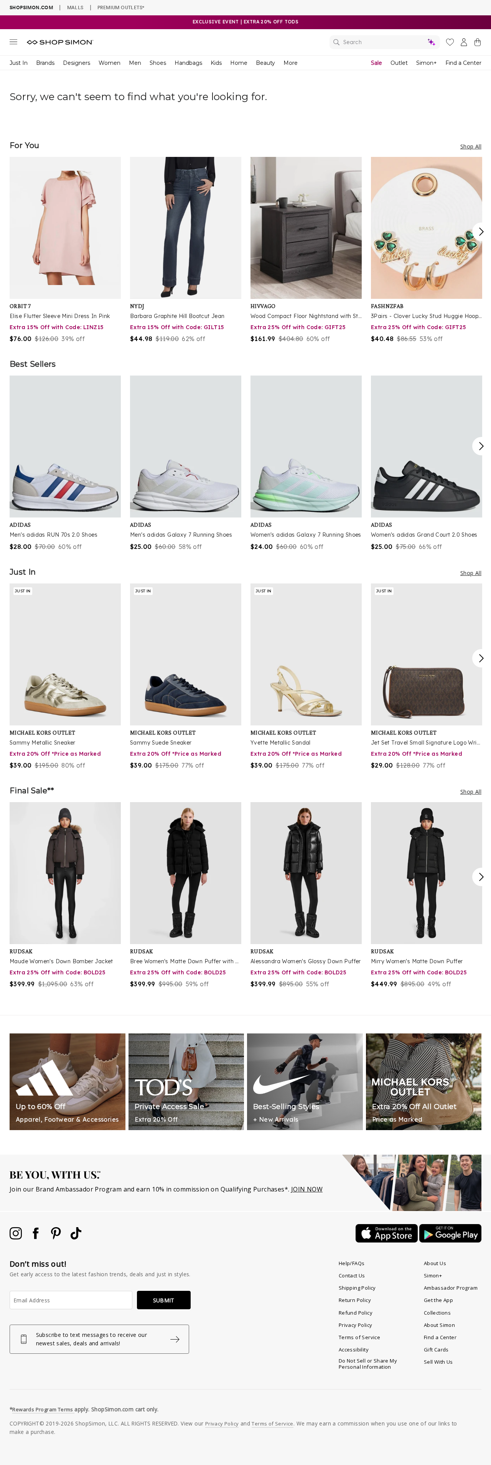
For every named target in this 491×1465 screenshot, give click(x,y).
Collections (437, 1312)
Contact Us (352, 1275)
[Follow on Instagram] (16, 1237)
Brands (45, 62)
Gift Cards (436, 1349)
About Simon (439, 1325)
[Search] (385, 42)
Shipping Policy (357, 1287)
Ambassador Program (451, 1287)
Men (135, 62)
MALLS (75, 7)
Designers (76, 62)
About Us (435, 1263)
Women (109, 62)
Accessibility (354, 1349)
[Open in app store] (387, 1240)
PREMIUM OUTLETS (120, 7)
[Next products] (481, 231)
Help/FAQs (352, 1263)
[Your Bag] (477, 44)
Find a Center (463, 62)
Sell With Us (438, 1361)
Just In (19, 62)
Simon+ (426, 62)
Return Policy (355, 1300)
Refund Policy (355, 1312)
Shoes (158, 62)
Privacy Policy (355, 1325)
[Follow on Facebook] (36, 1237)
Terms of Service (359, 1337)
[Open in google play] (450, 1240)
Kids (216, 62)
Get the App (438, 1300)
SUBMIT (164, 1300)
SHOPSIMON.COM (31, 7)
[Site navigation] (13, 43)
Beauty (265, 62)
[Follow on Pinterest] (57, 1237)
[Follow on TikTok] (76, 1237)
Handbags (188, 62)
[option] (65, 250)
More (290, 62)
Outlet (399, 62)
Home (238, 62)
